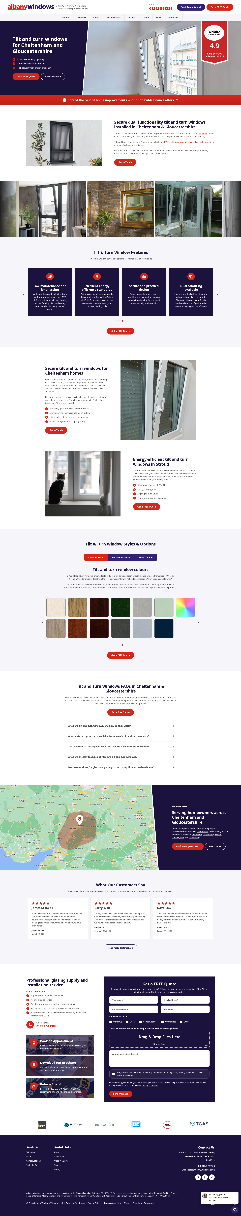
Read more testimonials (120, 947)
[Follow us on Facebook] (205, 1177)
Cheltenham (202, 831)
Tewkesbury (208, 834)
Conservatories (113, 17)
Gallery (145, 17)
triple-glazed (205, 142)
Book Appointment (191, 7)
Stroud (218, 834)
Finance (131, 17)
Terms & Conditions (75, 1203)
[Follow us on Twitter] (198, 1177)
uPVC (165, 142)
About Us (66, 17)
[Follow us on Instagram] (212, 1177)
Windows (81, 17)
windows (203, 133)
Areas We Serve (61, 1160)
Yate (182, 837)
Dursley (175, 837)
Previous (9, 209)
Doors (96, 17)
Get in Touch (125, 162)
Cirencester (194, 837)
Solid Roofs (31, 1165)
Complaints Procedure (143, 1203)
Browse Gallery (53, 76)
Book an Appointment (187, 846)
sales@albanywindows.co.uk (201, 1169)
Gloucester (197, 834)
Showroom (59, 1156)
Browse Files (159, 1044)
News (158, 17)
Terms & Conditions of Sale (116, 1203)
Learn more (215, 846)
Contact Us (173, 17)
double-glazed (189, 142)
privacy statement (150, 1085)
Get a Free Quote (121, 712)
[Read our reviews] (214, 42)
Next (231, 209)
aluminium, (176, 142)
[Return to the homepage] (31, 7)
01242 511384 (160, 8)
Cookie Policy (94, 1203)
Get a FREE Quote (220, 7)
